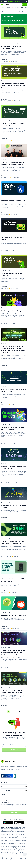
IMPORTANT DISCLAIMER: (7, 827)
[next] (22, 711)
